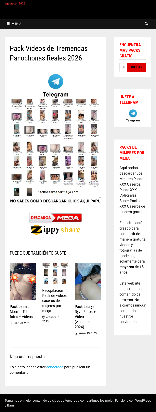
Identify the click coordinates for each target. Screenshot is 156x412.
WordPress (143, 400)
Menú (16, 23)
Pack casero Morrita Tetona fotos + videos (22, 311)
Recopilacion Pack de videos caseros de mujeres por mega (54, 300)
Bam (10, 405)
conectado (54, 367)
